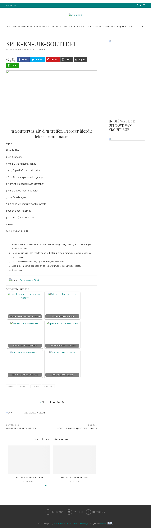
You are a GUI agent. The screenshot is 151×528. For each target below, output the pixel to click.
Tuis (8, 26)
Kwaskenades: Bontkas (29, 477)
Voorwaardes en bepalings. (76, 523)
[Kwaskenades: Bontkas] (29, 459)
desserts (23, 386)
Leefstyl (78, 26)
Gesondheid (109, 26)
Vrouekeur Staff (23, 49)
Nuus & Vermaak (21, 26)
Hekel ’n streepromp (74, 477)
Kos (54, 26)
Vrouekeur (58, 523)
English (120, 26)
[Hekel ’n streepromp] (74, 459)
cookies (103, 523)
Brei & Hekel (40, 26)
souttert (48, 386)
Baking (11, 386)
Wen (131, 26)
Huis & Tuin (93, 26)
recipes (35, 386)
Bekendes (65, 26)
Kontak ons (11, 5)
